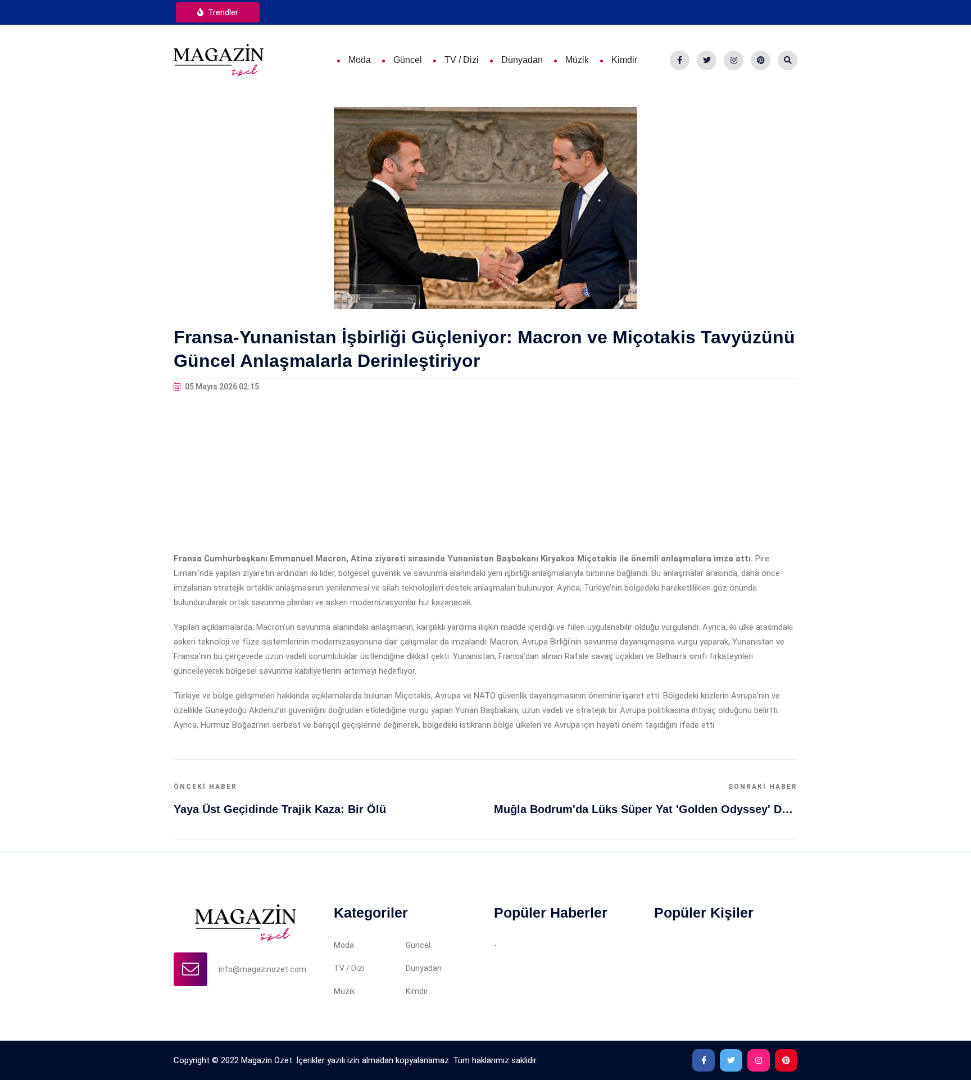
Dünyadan (522, 60)
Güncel (407, 60)
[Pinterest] (760, 60)
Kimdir (624, 60)
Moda (359, 60)
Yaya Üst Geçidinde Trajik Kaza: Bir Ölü (280, 809)
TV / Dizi (461, 60)
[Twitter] (706, 60)
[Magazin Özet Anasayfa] (219, 60)
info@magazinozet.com (262, 969)
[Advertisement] (485, 472)
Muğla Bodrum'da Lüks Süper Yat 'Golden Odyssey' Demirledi (645, 809)
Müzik (577, 60)
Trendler (222, 12)
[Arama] (787, 60)
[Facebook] (679, 60)
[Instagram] (733, 60)
